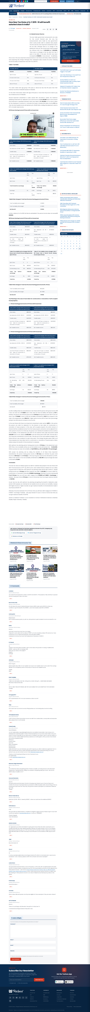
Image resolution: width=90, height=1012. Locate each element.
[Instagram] (23, 1)
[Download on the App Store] (69, 981)
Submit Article (73, 995)
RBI (69, 10)
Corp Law (82, 10)
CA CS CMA (59, 10)
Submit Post (70, 1)
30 (79, 248)
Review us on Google (17, 536)
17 (61, 246)
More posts (63, 95)
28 (73, 248)
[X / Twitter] (18, 1)
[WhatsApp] (25, 1)
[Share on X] (47, 29)
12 (67, 243)
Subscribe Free (39, 979)
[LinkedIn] (21, 1)
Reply (11, 598)
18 (64, 246)
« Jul (61, 253)
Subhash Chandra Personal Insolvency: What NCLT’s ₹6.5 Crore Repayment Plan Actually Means (70, 157)
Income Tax (16, 10)
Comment (13, 924)
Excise (43, 10)
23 (79, 246)
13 (70, 243)
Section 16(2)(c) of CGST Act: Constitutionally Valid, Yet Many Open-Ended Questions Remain (70, 81)
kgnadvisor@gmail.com (25, 813)
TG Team (12, 28)
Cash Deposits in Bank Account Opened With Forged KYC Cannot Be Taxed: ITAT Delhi (70, 163)
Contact (71, 999)
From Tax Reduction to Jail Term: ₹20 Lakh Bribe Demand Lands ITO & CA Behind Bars (69, 145)
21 (73, 246)
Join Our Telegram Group (35, 532)
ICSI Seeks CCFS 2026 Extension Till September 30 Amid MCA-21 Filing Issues (69, 139)
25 (64, 248)
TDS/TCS (32, 999)
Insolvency (45, 999)
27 (70, 248)
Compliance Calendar (61, 999)
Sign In (77, 1)
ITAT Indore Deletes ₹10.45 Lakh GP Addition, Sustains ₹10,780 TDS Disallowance (54, 13)
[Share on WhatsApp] (53, 29)
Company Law (36, 10)
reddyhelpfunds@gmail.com (36, 752)
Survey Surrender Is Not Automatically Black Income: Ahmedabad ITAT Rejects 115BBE (70, 114)
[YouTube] (19, 1)
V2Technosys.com (33, 1006)
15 (76, 243)
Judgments (59, 997)
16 (79, 243)
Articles (20, 17)
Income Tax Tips (19, 524)
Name (12, 939)
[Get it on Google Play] (59, 981)
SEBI (72, 10)
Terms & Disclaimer (77, 1006)
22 (76, 246)
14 (73, 243)
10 (61, 243)
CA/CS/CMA (45, 1001)
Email (12, 945)
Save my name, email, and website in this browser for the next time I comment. (27, 956)
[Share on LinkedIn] (50, 29)
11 (64, 243)
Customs (49, 10)
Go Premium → (70, 61)
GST (54, 10)
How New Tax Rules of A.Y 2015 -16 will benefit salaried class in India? (29, 23)
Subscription (55, 1)
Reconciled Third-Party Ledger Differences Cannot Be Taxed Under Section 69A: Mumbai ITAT (69, 121)
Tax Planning (37, 524)
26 (67, 248)
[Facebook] (16, 1)
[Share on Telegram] (56, 29)
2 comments (11, 30)
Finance (77, 10)
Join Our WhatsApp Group (19, 532)
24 (61, 248)
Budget (22, 10)
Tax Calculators (60, 1001)
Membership (72, 1001)
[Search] (48, 1)
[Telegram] (27, 1)
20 (70, 246)
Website (12, 950)
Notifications (59, 992)
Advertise (72, 997)
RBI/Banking (45, 997)
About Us (72, 992)
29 (76, 248)
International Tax (33, 1001)
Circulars (58, 995)
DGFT (65, 10)
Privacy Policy (69, 1006)
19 (67, 246)
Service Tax (29, 10)
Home (10, 10)
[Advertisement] (19, 46)
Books (62, 1)
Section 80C (28, 524)
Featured (29, 28)
